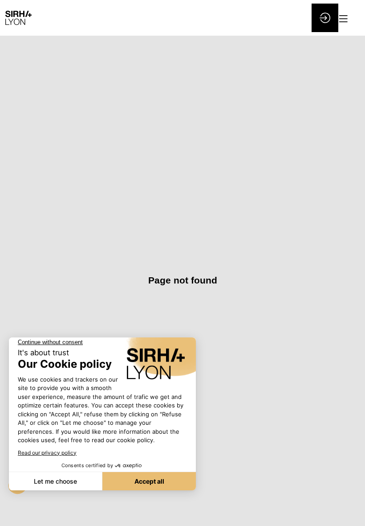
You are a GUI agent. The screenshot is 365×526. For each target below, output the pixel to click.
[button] (348, 19)
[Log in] (325, 18)
